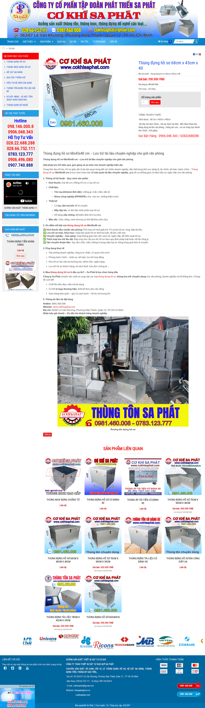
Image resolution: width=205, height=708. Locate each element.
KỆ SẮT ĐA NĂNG (15, 72)
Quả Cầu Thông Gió (16, 77)
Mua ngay (155, 102)
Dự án (73, 41)
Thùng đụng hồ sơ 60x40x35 (103, 617)
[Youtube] (27, 668)
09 (10, 126)
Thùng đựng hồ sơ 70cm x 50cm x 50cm (103, 560)
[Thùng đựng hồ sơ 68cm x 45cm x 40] (78, 92)
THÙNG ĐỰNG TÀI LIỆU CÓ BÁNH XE (143, 560)
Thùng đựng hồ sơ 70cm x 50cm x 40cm (182, 501)
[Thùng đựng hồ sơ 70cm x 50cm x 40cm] (183, 476)
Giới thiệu (28, 41)
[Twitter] (12, 668)
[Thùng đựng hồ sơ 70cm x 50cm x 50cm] (103, 535)
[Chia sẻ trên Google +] (200, 54)
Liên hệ (113, 41)
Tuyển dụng (99, 41)
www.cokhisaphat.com (64, 307)
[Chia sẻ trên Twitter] (197, 54)
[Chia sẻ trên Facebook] (194, 54)
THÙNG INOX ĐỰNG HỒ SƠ (19, 67)
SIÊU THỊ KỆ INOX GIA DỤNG (19, 82)
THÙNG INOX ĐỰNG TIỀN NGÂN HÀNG (20, 257)
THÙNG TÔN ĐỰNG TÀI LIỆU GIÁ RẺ (21, 90)
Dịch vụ (61, 41)
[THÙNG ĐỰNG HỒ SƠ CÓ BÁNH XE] (103, 476)
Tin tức (84, 41)
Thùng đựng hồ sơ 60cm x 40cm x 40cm (63, 560)
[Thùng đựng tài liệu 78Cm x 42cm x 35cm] (63, 593)
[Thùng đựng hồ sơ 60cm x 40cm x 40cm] (63, 535)
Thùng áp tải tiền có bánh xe (143, 501)
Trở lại (47, 434)
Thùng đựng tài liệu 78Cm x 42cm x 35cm (63, 618)
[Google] (20, 668)
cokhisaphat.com (83, 695)
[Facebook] (5, 668)
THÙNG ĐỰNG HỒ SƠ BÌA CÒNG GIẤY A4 (183, 560)
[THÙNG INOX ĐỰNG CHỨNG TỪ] (63, 476)
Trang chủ (12, 41)
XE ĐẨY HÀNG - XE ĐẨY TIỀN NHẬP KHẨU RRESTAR (19, 98)
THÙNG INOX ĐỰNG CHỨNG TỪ (63, 499)
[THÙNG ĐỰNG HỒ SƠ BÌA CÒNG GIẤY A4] (183, 535)
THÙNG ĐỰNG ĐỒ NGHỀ (17, 105)
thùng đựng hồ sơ (77, 225)
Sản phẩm (45, 41)
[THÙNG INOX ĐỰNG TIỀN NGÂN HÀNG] (20, 235)
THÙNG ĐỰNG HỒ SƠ (16, 61)
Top (198, 700)
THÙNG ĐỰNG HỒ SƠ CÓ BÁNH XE (103, 501)
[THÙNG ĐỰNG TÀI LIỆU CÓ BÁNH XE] (143, 535)
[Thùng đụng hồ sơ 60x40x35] (103, 593)
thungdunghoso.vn (82, 690)
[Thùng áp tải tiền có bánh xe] (143, 476)
